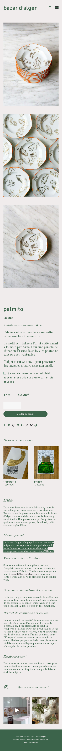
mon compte (41, 736)
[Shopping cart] (48, 7)
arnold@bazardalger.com (24, 574)
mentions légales (23, 736)
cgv (33, 736)
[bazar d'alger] (31, 8)
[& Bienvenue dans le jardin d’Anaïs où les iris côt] (16, 710)
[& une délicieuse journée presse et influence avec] (45, 710)
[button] (4, 425)
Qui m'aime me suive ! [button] (33, 687)
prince (9, 481)
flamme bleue (44, 481)
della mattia (33, 742)
